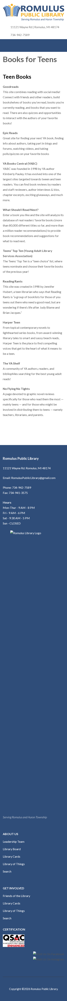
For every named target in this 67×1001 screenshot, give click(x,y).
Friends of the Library (16, 896)
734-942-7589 (19, 35)
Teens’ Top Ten (13, 250)
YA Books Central (15, 163)
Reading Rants (13, 281)
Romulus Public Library (44, 989)
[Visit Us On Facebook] (48, 954)
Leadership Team (13, 841)
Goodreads (11, 86)
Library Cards (11, 856)
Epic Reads (10, 133)
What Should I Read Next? (21, 209)
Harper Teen (11, 322)
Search (7, 871)
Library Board (12, 849)
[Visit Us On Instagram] (48, 959)
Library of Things (14, 864)
